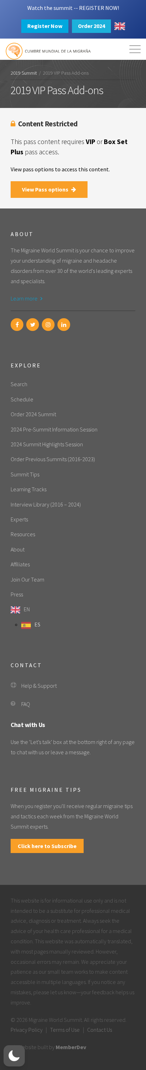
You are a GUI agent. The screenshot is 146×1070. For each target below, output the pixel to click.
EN (27, 609)
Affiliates (20, 564)
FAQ (25, 704)
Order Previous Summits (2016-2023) (53, 459)
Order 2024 (91, 25)
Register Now (44, 25)
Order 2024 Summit (33, 414)
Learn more (25, 298)
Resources (23, 534)
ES (37, 624)
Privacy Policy (27, 1029)
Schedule (22, 399)
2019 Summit (24, 73)
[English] (119, 26)
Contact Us (99, 1029)
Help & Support (39, 685)
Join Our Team (27, 579)
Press (17, 594)
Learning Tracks (28, 489)
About (17, 549)
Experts (19, 519)
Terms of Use (65, 1029)
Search (19, 384)
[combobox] (119, 26)
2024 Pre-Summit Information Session (54, 429)
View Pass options (45, 189)
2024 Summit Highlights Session (47, 444)
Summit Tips (25, 474)
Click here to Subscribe (47, 845)
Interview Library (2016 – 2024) (46, 504)
